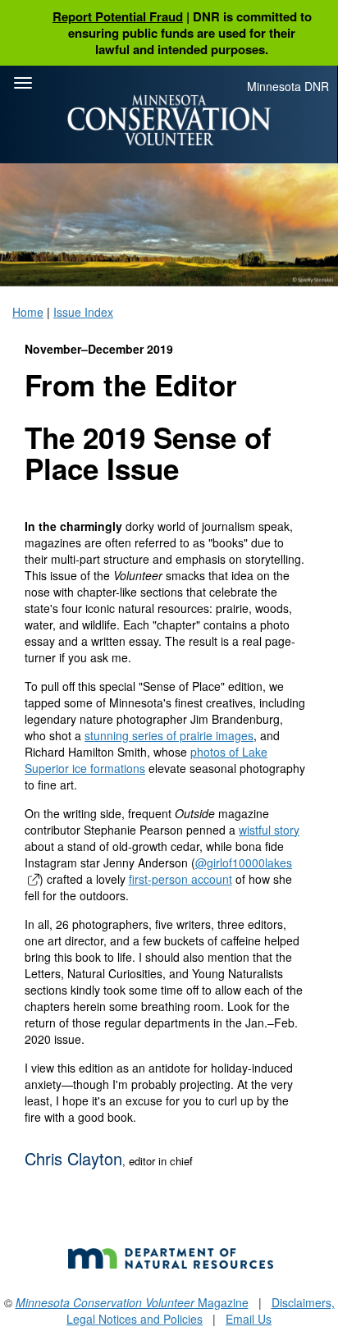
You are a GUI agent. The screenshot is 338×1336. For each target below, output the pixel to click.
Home (27, 312)
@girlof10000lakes (243, 862)
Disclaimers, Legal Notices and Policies (200, 1310)
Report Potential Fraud (118, 16)
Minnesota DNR (288, 86)
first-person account (180, 879)
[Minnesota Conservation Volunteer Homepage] (169, 120)
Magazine (132, 1302)
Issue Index (83, 312)
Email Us (249, 1319)
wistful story (269, 829)
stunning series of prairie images (169, 735)
